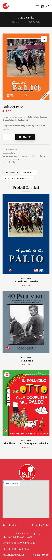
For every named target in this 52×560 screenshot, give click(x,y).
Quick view (26, 278)
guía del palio (36, 156)
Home (14, 22)
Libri (20, 22)
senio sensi (23, 158)
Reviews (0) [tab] (28, 172)
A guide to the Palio (26, 281)
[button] (37, 6)
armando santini (12, 156)
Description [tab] (11, 172)
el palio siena (25, 156)
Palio (13, 153)
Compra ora (25, 137)
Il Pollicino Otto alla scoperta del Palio (26, 443)
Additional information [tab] (17, 178)
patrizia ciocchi (12, 158)
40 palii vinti (26, 360)
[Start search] (47, 6)
